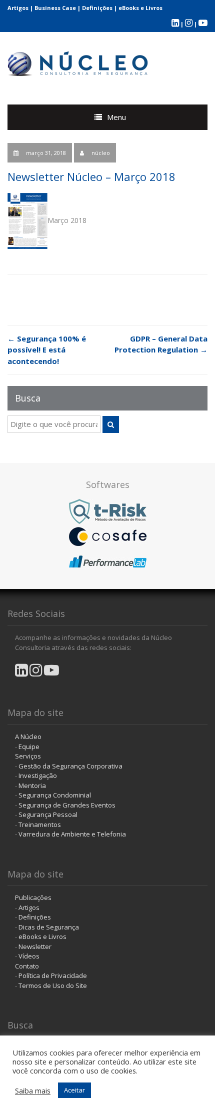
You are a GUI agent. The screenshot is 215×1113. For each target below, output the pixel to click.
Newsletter (35, 946)
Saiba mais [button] (32, 1090)
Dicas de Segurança (48, 927)
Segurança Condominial (54, 795)
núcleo (101, 152)
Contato (27, 966)
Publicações (33, 897)
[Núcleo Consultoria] (79, 61)
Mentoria (32, 785)
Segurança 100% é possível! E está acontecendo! (47, 350)
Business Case (55, 8)
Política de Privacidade (52, 975)
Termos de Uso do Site (52, 985)
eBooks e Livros (140, 8)
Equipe (29, 746)
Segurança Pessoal (48, 814)
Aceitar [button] (74, 1090)
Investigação (37, 775)
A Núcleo (28, 736)
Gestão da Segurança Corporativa (70, 766)
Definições (97, 8)
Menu (116, 117)
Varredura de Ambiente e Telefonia (72, 834)
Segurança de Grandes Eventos (67, 805)
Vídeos (29, 956)
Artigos (18, 8)
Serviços (28, 756)
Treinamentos (39, 824)
